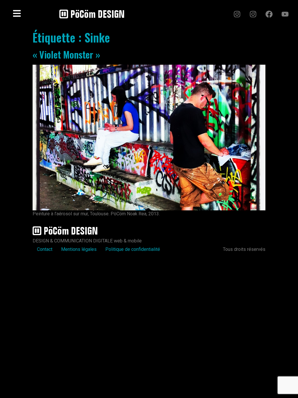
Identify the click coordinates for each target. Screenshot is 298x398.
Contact (44, 249)
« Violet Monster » (66, 54)
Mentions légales (79, 249)
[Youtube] (285, 14)
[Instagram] (237, 14)
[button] (16, 14)
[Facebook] (269, 14)
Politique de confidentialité (132, 249)
